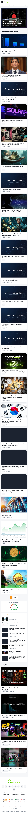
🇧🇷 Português (17, 799)
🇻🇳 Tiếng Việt (5, 806)
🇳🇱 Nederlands (22, 806)
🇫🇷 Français (11, 801)
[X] (3, 786)
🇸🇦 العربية (23, 803)
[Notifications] (19, 2)
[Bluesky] (14, 789)
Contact (14, 792)
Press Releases (7, 792)
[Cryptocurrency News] (7, 2)
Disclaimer (22, 794)
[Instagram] (12, 786)
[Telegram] (18, 786)
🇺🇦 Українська (14, 808)
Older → (15, 597)
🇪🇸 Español (11, 799)
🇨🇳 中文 (14, 803)
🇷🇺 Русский (17, 801)
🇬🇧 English (5, 799)
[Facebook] (6, 786)
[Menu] (2, 2)
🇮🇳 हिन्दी (19, 803)
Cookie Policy (21, 792)
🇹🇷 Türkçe (23, 799)
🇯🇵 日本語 (4, 803)
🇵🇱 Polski (16, 806)
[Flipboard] (22, 786)
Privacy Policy (6, 794)
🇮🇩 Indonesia (23, 801)
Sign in (24, 1)
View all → (25, 664)
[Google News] (9, 786)
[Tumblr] (25, 786)
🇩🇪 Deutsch (5, 801)
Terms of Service (14, 794)
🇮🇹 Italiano (11, 806)
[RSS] (15, 786)
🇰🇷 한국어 (9, 803)
